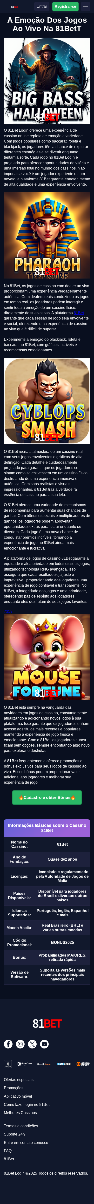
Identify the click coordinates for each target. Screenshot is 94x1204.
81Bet (79, 313)
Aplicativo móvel (18, 1096)
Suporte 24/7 (15, 1134)
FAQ (8, 1151)
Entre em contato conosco (26, 1143)
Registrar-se (65, 6)
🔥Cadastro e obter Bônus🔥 (47, 797)
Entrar (42, 6)
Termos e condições (21, 1126)
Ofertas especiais (19, 1080)
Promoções (13, 1088)
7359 (8, 611)
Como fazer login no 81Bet (26, 1104)
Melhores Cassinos (20, 1113)
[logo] (15, 6)
